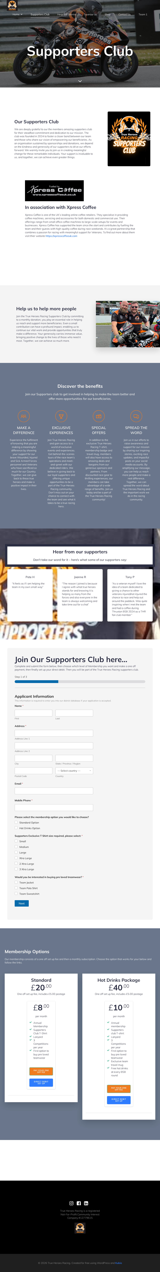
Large (22, 852)
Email (19, 783)
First (17, 718)
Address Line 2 (22, 751)
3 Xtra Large (26, 869)
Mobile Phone (23, 800)
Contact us (124, 14)
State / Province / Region (67, 763)
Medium (24, 846)
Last (57, 718)
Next (22, 903)
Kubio (118, 1263)
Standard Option (29, 822)
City (17, 763)
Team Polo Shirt (28, 888)
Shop (108, 14)
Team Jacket (26, 882)
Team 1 (143, 14)
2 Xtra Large (26, 863)
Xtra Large (25, 858)
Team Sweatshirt (29, 893)
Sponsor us (90, 14)
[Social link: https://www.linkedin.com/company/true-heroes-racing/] (87, 1203)
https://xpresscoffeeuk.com (61, 235)
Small (22, 841)
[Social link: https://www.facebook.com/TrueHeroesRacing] (80, 1203)
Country (59, 776)
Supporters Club (40, 14)
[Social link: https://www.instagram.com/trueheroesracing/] (72, 1203)
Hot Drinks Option (29, 828)
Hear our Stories (66, 14)
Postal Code (21, 776)
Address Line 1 (22, 738)
